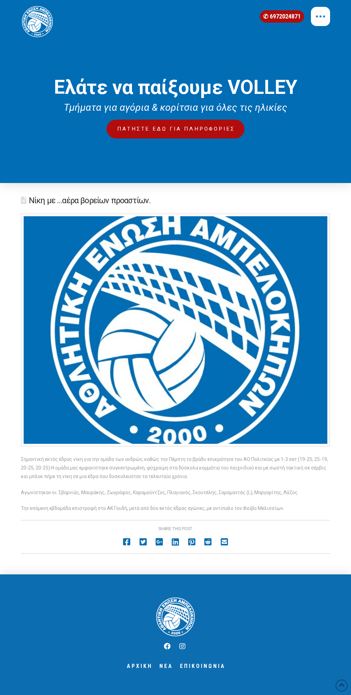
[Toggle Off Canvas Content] (320, 16)
